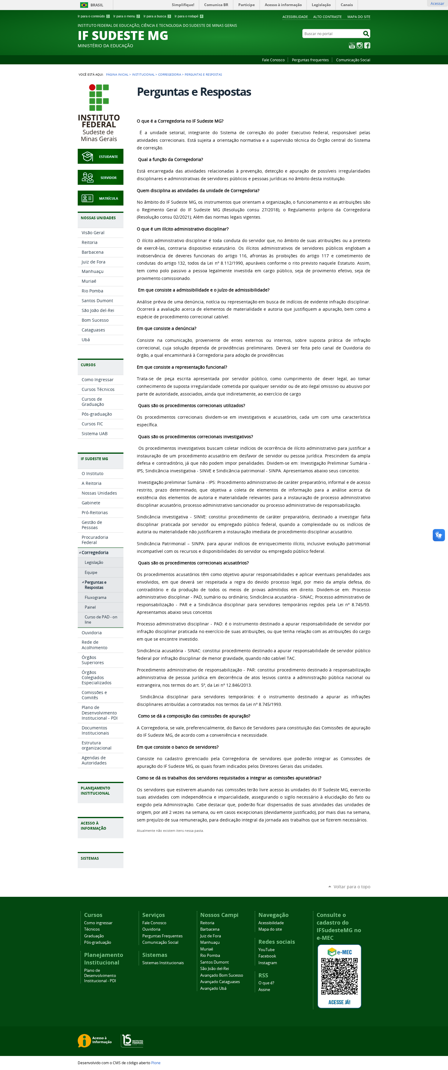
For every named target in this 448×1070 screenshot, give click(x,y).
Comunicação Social (353, 59)
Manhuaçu (210, 942)
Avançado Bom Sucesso (221, 975)
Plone (156, 1062)
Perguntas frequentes (310, 59)
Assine (264, 989)
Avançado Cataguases (220, 981)
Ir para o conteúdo (93, 16)
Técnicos (92, 929)
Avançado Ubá (213, 988)
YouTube (352, 45)
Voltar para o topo (352, 886)
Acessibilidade (295, 16)
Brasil (97, 5)
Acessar (437, 3)
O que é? (266, 983)
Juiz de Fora (210, 936)
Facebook (367, 45)
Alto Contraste (327, 16)
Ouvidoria (151, 929)
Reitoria (207, 922)
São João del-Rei (214, 968)
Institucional (143, 74)
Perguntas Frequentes (162, 936)
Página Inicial (117, 74)
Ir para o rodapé (188, 16)
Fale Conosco (273, 59)
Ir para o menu (126, 16)
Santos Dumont (214, 962)
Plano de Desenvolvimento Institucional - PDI (100, 975)
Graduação (94, 936)
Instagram (360, 45)
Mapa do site (358, 16)
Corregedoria (169, 74)
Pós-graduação (97, 942)
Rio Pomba (210, 955)
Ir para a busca (157, 16)
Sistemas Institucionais (163, 962)
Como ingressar (98, 922)
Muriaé (206, 949)
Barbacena (209, 929)
